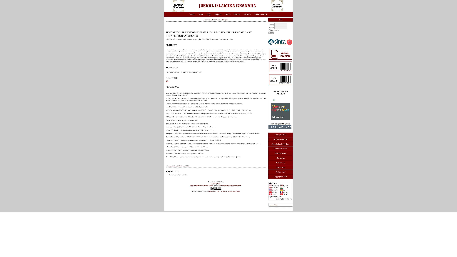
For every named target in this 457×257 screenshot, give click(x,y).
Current (237, 14)
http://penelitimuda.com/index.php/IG (201, 186)
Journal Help (273, 205)
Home (192, 14)
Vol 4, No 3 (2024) (214, 20)
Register (218, 14)
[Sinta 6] (280, 42)
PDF (167, 81)
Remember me (275, 30)
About (200, 14)
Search (228, 14)
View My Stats (215, 184)
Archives (247, 14)
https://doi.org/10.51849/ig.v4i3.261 (179, 166)
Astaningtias (224, 20)
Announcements (260, 14)
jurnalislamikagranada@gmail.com (230, 186)
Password (271, 27)
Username (271, 24)
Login (209, 14)
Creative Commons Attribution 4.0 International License (224, 191)
